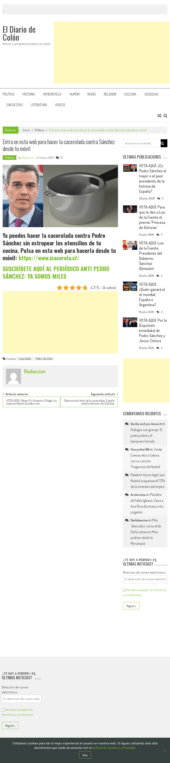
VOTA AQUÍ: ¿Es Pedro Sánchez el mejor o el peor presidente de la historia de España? (152, 178)
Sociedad (151, 94)
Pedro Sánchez (44, 358)
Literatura (39, 105)
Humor (74, 94)
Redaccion (28, 157)
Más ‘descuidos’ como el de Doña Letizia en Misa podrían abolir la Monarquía (146, 532)
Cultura (130, 94)
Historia (29, 94)
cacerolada (25, 358)
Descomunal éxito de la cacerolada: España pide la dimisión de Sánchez (89, 402)
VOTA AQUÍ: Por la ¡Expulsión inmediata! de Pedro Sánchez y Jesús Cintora (153, 330)
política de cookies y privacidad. (114, 747)
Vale (85, 755)
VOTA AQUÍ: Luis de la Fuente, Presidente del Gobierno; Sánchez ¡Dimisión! (151, 255)
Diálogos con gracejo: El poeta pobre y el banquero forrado (146, 435)
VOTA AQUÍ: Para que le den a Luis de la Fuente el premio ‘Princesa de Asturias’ (152, 217)
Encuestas (15, 105)
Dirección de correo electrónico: (144, 572)
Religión (110, 94)
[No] (164, 750)
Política (9, 94)
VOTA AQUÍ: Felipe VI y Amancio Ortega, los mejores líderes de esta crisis (31, 402)
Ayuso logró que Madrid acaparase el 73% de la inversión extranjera (148, 481)
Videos (60, 105)
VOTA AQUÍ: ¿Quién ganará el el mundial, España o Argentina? (152, 294)
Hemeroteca (52, 94)
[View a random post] (159, 115)
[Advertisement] (112, 53)
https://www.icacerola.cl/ (49, 257)
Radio (91, 94)
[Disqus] (60, 467)
